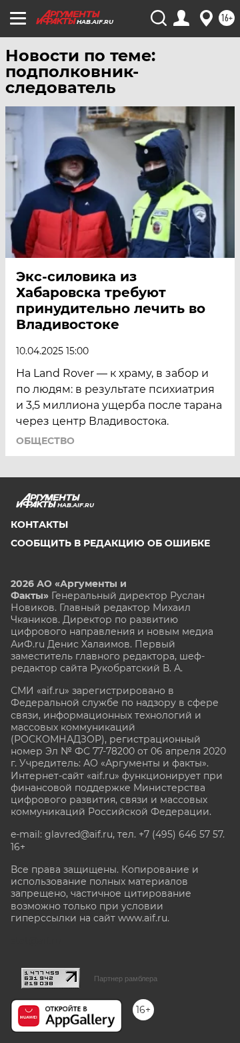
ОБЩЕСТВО (45, 440)
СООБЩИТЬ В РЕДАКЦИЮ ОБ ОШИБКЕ (110, 543)
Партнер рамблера (125, 979)
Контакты (39, 524)
